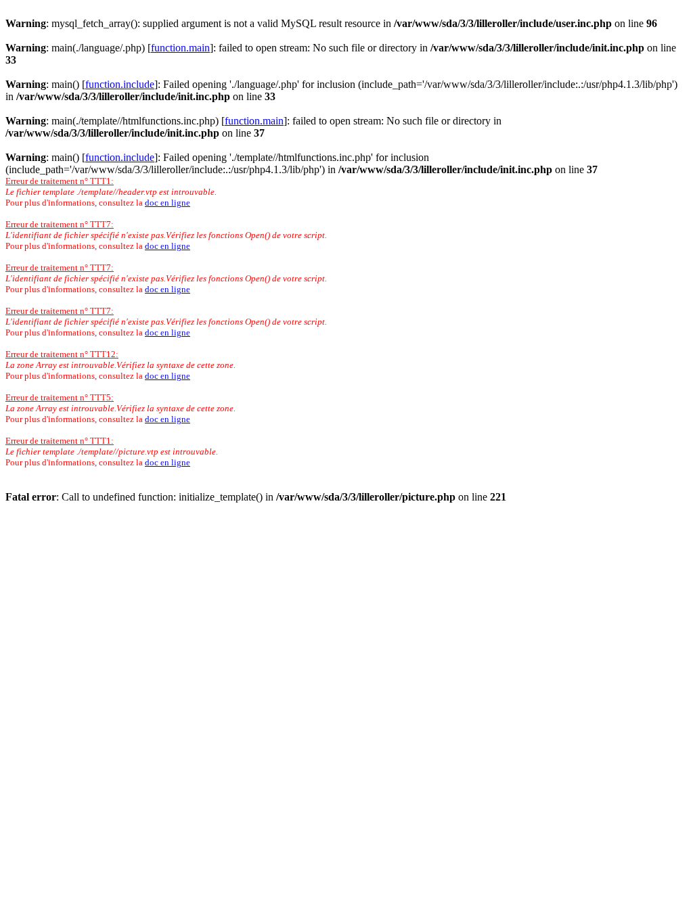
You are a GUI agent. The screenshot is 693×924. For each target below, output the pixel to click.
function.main (180, 47)
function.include (119, 84)
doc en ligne (167, 203)
